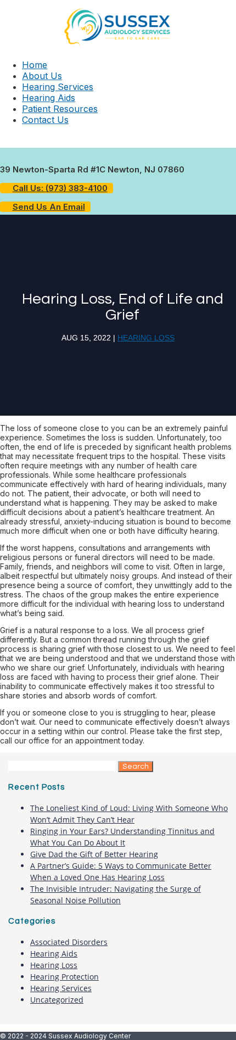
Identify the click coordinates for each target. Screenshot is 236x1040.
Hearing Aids (48, 97)
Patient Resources (60, 108)
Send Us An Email (49, 207)
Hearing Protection (64, 976)
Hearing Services (57, 86)
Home (34, 64)
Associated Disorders (69, 942)
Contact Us (45, 119)
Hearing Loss (146, 337)
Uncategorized (56, 999)
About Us (42, 75)
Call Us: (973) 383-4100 (60, 188)
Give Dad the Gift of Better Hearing (94, 854)
